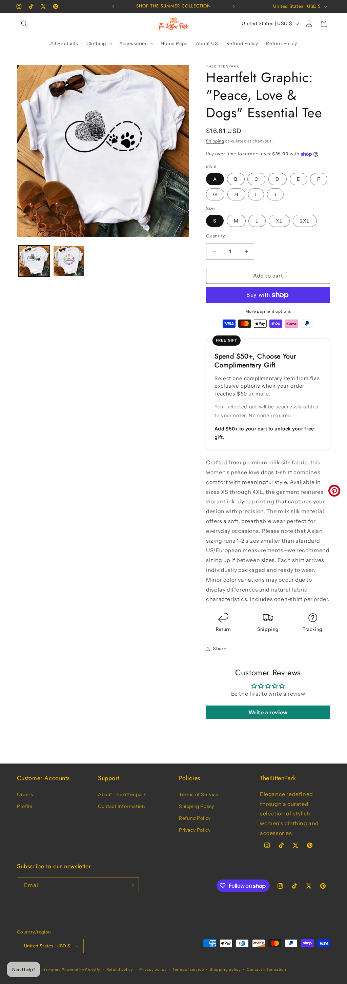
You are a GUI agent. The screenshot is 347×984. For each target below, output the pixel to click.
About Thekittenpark (122, 794)
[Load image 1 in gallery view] (34, 261)
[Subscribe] (131, 885)
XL (279, 221)
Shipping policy (225, 969)
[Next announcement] (233, 6)
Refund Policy (195, 818)
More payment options (268, 311)
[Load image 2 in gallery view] (68, 261)
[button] (24, 23)
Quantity (215, 235)
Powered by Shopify (81, 969)
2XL (305, 221)
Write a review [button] (267, 712)
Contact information (266, 969)
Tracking (313, 629)
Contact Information (121, 806)
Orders (25, 794)
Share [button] (219, 648)
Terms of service (188, 969)
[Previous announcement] (113, 6)
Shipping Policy (196, 806)
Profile (24, 806)
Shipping (215, 140)
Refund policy (119, 969)
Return (223, 629)
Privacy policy (153, 969)
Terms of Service (199, 794)
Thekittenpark (47, 969)
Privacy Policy (194, 830)
